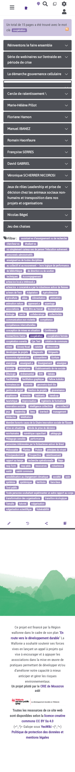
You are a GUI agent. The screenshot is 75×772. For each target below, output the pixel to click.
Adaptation (32, 292)
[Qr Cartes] (55, 4)
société (57, 476)
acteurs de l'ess (14, 292)
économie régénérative (17, 357)
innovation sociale (15, 406)
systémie (10, 482)
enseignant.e (26, 363)
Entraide (10, 368)
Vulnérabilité (42, 509)
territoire (41, 482)
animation (55, 298)
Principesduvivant (15, 455)
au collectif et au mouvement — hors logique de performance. (37, 265)
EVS (41, 373)
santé (9, 471)
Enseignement (45, 363)
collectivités (55, 314)
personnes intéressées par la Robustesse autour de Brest (35, 444)
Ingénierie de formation (53, 400)
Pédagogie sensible (16, 438)
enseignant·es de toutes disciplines (24, 260)
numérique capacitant (35, 433)
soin (67, 476)
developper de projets (17, 352)
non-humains (12, 433)
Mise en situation (15, 428)
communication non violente (20, 319)
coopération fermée (57, 336)
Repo (60, 460)
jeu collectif (63, 406)
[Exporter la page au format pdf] (65, 524)
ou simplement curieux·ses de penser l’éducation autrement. (37, 249)
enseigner (62, 363)
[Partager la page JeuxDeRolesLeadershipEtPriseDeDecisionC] (46, 524)
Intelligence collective (41, 406)
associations (12, 308)
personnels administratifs (19, 254)
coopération (36, 336)
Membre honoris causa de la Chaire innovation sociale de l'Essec (39, 422)
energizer (10, 363)
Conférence (50, 330)
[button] (64, 12)
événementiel (27, 373)
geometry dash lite (46, 384)
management (59, 411)
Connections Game (15, 336)
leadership (20, 411)
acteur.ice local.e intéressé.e (20, 281)
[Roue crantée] (64, 4)
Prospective (35, 455)
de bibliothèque (14, 271)
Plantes (26, 449)
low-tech (44, 411)
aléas (24, 298)
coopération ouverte (16, 341)
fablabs (51, 373)
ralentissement (53, 455)
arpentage (50, 303)
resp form (11, 465)
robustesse (57, 465)
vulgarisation (37, 503)
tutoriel (22, 503)
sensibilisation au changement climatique (27, 476)
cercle (22, 314)
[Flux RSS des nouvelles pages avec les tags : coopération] (67, 29)
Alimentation (38, 298)
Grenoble (26, 395)
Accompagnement (32, 276)
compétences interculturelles (21, 325)
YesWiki (46, 727)
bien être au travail (33, 308)
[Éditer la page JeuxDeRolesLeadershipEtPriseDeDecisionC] (9, 524)
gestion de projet (14, 390)
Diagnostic (38, 352)
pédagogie (56, 433)
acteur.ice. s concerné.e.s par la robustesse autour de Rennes (37, 287)
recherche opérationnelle (40, 460)
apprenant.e (34, 303)
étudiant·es (30, 244)
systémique (26, 482)
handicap (54, 395)
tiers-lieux (55, 482)
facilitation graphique (33, 379)
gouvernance (58, 390)
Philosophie (12, 449)
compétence (46, 319)
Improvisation (29, 400)
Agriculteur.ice (50, 292)
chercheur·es (13, 244)
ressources (41, 465)
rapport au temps (14, 460)
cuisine (38, 346)
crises (9, 346)
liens (32, 411)
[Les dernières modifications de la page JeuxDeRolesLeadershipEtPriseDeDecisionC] (28, 524)
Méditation (26, 417)
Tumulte (10, 503)
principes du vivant (56, 449)
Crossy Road (23, 346)
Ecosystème (40, 357)
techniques (12, 276)
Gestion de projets (37, 390)
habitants (40, 395)
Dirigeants (53, 352)
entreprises (24, 368)
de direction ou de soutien (40, 271)
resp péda (26, 465)
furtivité (28, 384)
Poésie (38, 449)
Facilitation (11, 379)
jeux (8, 411)
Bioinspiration (55, 308)
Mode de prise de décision (41, 428)
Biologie (10, 314)
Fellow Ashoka (56, 379)
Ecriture (55, 357)
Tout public (11, 487)
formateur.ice (13, 384)
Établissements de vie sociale (50, 368)
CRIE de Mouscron (52, 686)
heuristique (11, 400)
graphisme (11, 395)
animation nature (14, 303)
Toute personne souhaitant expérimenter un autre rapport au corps (39, 492)
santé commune (24, 471)
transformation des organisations (23, 498)
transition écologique (56, 498)
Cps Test (36, 341)
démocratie (52, 346)
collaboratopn (37, 314)
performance (36, 438)
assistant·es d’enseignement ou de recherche (43, 238)
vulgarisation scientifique (19, 509)
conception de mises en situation (23, 330)
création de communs (56, 341)
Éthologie (11, 373)
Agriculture (11, 298)
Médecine (11, 417)
